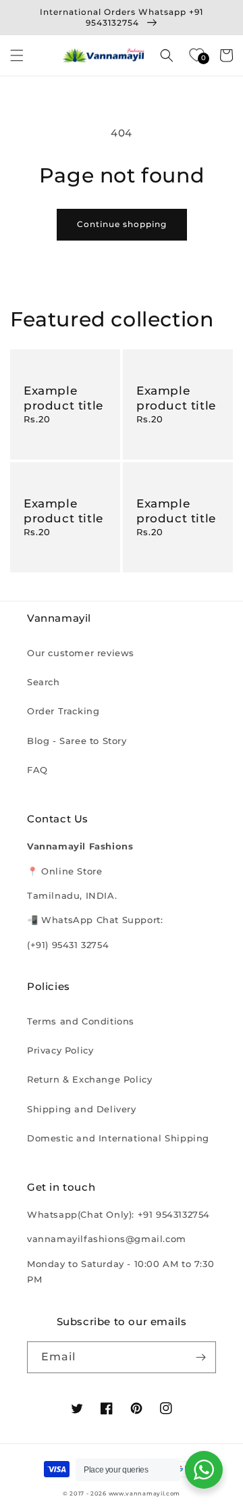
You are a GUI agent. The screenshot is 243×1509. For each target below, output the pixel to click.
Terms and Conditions (80, 1021)
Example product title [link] (63, 398)
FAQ (37, 769)
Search (43, 681)
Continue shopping (122, 224)
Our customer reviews (80, 652)
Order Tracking (63, 711)
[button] (17, 55)
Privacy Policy (60, 1050)
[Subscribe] (200, 1357)
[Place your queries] (204, 1470)
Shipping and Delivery (81, 1109)
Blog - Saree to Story (77, 740)
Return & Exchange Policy (89, 1079)
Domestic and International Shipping (118, 1138)
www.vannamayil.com (145, 1493)
